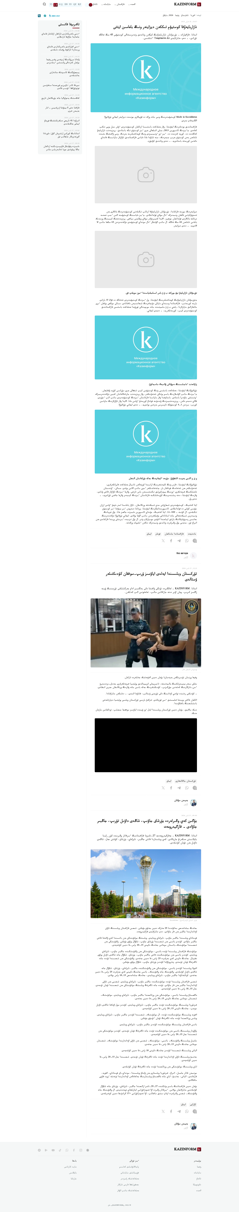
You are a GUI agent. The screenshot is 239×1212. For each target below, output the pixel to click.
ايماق (149, 534)
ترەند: (198, 16)
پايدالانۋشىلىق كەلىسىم (129, 1167)
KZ (79, 4)
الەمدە (198, 1191)
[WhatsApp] (187, 541)
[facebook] (73, 1150)
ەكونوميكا (197, 1185)
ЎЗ (51, 4)
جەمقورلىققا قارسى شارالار (128, 1185)
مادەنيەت (192, 534)
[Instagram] (195, 541)
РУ (70, 4)
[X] (163, 541)
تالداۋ (95, 5)
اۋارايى (193, 1104)
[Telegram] (179, 541)
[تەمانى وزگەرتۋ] (89, 5)
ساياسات (197, 1173)
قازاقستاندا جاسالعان (174, 534)
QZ (74, 4)
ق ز (55, 4)
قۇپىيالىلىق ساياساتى (130, 1173)
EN (66, 4)
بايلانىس (73, 1173)
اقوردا (193, 15)
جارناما (74, 1179)
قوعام (158, 534)
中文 (61, 4)
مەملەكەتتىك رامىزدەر (130, 1179)
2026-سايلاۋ (168, 15)
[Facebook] (171, 541)
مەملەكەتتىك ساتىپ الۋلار (128, 1191)
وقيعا (177, 15)
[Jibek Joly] (54, 15)
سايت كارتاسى (70, 1167)
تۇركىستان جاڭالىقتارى (186, 781)
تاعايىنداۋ (185, 15)
